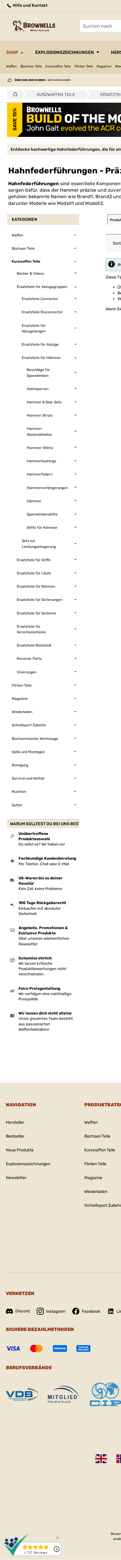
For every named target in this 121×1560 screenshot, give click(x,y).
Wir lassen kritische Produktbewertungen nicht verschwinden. (42, 968)
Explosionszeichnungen (64, 52)
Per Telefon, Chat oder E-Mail (44, 864)
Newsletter (16, 1177)
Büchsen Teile (31, 66)
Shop (12, 52)
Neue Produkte (20, 1150)
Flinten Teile (84, 66)
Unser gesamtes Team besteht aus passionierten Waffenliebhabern (46, 1023)
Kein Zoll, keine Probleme (40, 888)
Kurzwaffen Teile (58, 66)
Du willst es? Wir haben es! (42, 844)
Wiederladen (95, 1191)
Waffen (11, 66)
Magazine (104, 66)
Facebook (91, 1311)
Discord (22, 1311)
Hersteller (15, 1122)
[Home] (13, 94)
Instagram (55, 1311)
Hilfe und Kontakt (30, 5)
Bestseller (15, 1136)
